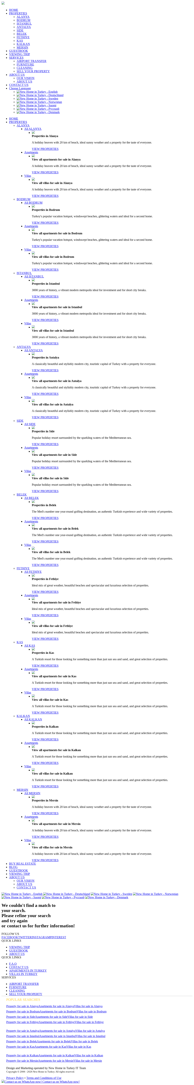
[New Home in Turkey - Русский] (38, 108)
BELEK (22, 33)
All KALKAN (33, 719)
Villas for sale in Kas (78, 1046)
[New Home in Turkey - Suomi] (36, 105)
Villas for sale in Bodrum (91, 1011)
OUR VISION (25, 78)
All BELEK (31, 498)
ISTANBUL (24, 23)
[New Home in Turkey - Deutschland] (40, 95)
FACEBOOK (10, 937)
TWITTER (25, 937)
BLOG (13, 867)
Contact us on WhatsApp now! (61, 1081)
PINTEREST (58, 937)
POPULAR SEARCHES (23, 1000)
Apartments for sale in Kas (50, 1046)
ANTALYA (24, 27)
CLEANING (25, 67)
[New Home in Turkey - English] (37, 91)
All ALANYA (32, 128)
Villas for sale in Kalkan (88, 1055)
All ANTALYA (33, 350)
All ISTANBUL (34, 276)
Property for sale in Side (20, 1016)
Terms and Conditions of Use (43, 1078)
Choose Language (20, 88)
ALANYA (23, 16)
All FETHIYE (33, 571)
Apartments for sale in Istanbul (57, 1036)
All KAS (29, 645)
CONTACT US (18, 85)
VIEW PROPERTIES (45, 148)
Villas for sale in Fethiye (89, 1022)
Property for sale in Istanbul (22, 1036)
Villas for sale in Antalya (90, 1030)
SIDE (20, 30)
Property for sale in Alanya (22, 1006)
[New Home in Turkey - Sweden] (37, 98)
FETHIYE (23, 37)
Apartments (31, 152)
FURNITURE (25, 64)
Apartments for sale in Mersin (56, 1060)
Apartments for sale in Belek (54, 1041)
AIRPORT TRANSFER (31, 61)
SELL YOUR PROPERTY (33, 71)
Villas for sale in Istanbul (90, 1036)
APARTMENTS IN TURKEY (28, 970)
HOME (13, 10)
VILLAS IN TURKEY (23, 974)
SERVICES (16, 57)
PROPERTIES (18, 13)
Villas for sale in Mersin (88, 1060)
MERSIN (22, 47)
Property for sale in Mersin (22, 1060)
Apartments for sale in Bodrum (58, 1011)
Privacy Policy (15, 1078)
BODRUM (23, 20)
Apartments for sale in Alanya (56, 1006)
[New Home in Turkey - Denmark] (38, 112)
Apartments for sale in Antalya (57, 1030)
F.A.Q (13, 963)
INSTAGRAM (41, 937)
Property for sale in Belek (21, 1041)
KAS (20, 40)
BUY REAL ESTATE (22, 863)
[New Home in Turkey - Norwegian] (39, 102)
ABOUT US (17, 74)
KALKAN (23, 44)
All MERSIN (32, 793)
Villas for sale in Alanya (88, 1006)
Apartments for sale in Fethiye (57, 1022)
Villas (27, 175)
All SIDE (30, 424)
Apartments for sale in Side (51, 1016)
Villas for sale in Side (80, 1016)
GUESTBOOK (18, 50)
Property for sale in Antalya (22, 1030)
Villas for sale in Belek (84, 1041)
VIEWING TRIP (19, 54)
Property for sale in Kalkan (22, 1055)
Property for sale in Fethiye (22, 1022)
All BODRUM (33, 202)
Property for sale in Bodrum (23, 1011)
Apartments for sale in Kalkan (56, 1055)
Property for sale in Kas (20, 1046)
